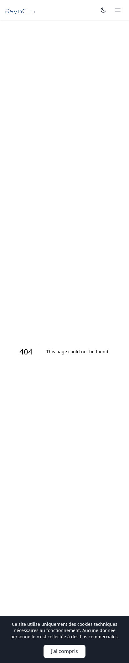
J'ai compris (64, 651)
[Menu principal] (117, 10)
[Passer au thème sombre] (103, 10)
